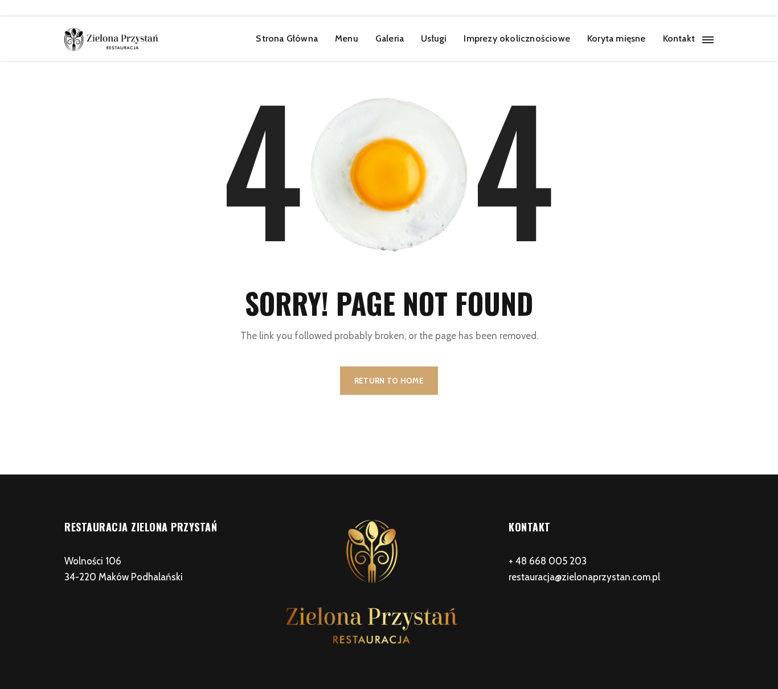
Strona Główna (287, 38)
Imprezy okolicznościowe (517, 38)
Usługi (434, 38)
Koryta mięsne (616, 38)
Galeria (389, 38)
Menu (346, 38)
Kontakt (679, 38)
